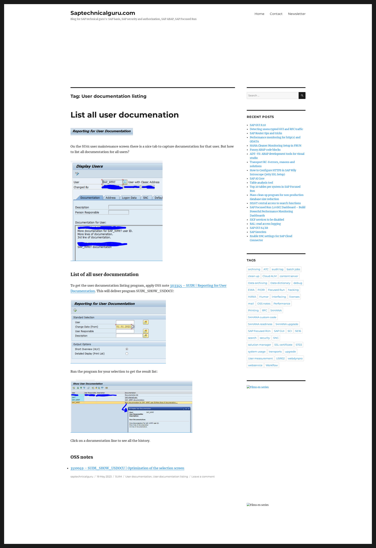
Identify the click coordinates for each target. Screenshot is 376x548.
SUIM (118, 476)
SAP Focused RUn (259, 330)
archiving (254, 269)
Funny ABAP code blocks (265, 149)
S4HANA (276, 310)
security (265, 337)
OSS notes (263, 303)
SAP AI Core (257, 178)
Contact (276, 14)
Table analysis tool (261, 182)
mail (251, 303)
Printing (253, 310)
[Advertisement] (188, 58)
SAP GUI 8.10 (258, 125)
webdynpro (295, 358)
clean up (253, 276)
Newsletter (297, 14)
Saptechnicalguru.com (102, 13)
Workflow (272, 365)
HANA (252, 296)
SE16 (298, 330)
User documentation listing (170, 476)
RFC (264, 310)
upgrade (290, 351)
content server (289, 276)
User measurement (260, 358)
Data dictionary (280, 282)
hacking (293, 289)
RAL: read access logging (265, 224)
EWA (251, 289)
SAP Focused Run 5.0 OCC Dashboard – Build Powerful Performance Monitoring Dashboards (277, 211)
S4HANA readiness (260, 324)
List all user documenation (124, 115)
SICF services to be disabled (267, 219)
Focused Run (276, 289)
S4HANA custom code (262, 317)
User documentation (138, 476)
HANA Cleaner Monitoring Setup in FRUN (275, 145)
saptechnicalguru (81, 476)
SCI (290, 330)
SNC (276, 337)
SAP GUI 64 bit (259, 228)
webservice (255, 365)
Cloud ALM (270, 276)
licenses (294, 296)
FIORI (261, 289)
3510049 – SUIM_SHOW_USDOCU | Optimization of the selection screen (127, 468)
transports (275, 351)
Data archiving (257, 282)
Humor (263, 296)
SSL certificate (283, 344)
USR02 (280, 358)
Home (259, 14)
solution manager (259, 344)
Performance (282, 303)
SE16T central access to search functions (275, 203)
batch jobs (293, 269)
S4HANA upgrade (287, 324)
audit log (277, 269)
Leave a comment (203, 476)
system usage (257, 351)
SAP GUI (279, 330)
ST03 (299, 344)
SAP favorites (258, 232)
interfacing (279, 296)
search (252, 337)
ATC (266, 269)
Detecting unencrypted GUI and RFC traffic (276, 129)
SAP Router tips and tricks (266, 133)
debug (298, 282)
